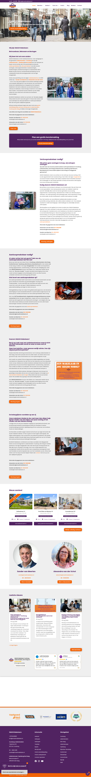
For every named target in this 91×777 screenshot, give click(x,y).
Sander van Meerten (21, 79)
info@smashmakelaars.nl (16, 738)
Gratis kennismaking (45, 143)
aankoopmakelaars (32, 306)
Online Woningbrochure (21, 775)
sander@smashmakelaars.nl (26, 575)
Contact (79, 5)
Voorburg (29, 60)
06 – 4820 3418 (13, 750)
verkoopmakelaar (26, 66)
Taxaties (37, 744)
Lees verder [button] (38, 667)
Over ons (54, 5)
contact (38, 453)
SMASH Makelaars (36, 112)
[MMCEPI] (61, 716)
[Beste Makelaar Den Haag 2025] (76, 721)
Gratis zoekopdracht (40, 754)
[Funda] (29, 717)
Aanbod (47, 5)
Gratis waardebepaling (18, 29)
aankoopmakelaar (14, 66)
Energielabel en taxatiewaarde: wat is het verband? (44, 616)
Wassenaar (63, 754)
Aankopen (37, 741)
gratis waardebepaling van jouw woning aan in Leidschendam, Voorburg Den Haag (24, 107)
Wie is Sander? (26, 582)
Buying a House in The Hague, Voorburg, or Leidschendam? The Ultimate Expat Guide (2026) (71, 616)
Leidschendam (21, 60)
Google (26, 375)
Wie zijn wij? (38, 749)
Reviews (73, 5)
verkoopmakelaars (45, 222)
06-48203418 (24, 117)
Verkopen (37, 739)
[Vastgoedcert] (45, 716)
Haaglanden (76, 177)
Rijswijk (62, 760)
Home (34, 5)
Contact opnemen (40, 757)
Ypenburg (21, 62)
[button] (81, 662)
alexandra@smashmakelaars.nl (64, 575)
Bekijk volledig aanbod (73, 530)
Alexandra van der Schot (36, 79)
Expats (36, 747)
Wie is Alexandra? (65, 582)
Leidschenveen (13, 62)
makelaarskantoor (34, 78)
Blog (68, 5)
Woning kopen (15, 326)
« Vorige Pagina (13, 645)
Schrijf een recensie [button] (20, 665)
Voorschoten (63, 757)
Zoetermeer (63, 752)
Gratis (62, 5)
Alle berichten (76, 650)
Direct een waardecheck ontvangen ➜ (13, 772)
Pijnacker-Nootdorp (65, 749)
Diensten (39, 5)
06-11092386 (26, 122)
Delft (61, 762)
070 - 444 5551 (13, 1)
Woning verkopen (47, 241)
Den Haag (28, 62)
